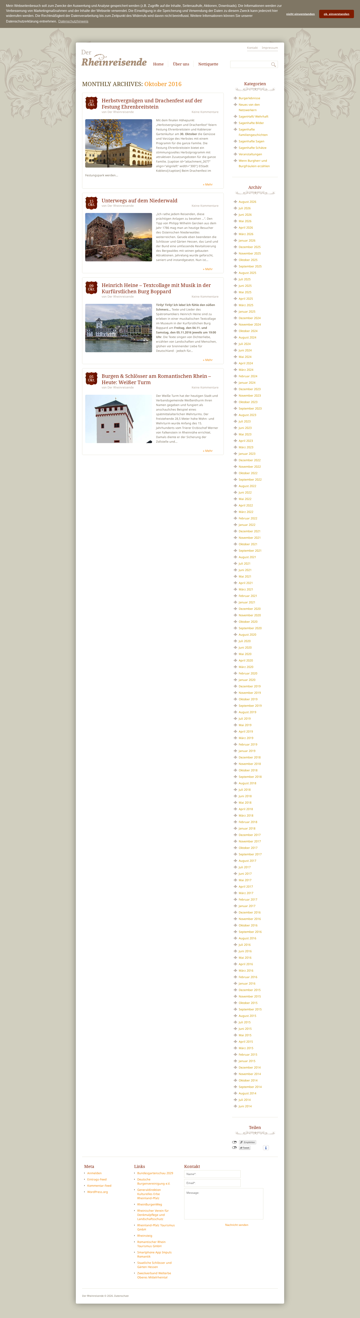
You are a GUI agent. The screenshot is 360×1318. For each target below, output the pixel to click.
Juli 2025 (245, 279)
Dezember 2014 (250, 1067)
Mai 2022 (245, 499)
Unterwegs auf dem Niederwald (140, 200)
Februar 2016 (248, 977)
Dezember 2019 (250, 686)
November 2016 (250, 919)
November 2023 (250, 395)
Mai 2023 (245, 434)
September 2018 (250, 777)
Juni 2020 (245, 647)
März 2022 (246, 512)
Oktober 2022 (248, 473)
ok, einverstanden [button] (336, 14)
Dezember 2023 (250, 389)
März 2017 (246, 893)
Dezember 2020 (250, 609)
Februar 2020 (248, 673)
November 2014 (250, 1074)
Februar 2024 (248, 376)
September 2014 (250, 1087)
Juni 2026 (245, 215)
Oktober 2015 (248, 1003)
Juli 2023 (245, 421)
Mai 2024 (245, 357)
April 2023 (246, 441)
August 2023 (247, 415)
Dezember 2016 (250, 912)
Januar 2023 (247, 454)
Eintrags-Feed (97, 1179)
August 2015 (247, 1016)
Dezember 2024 (250, 318)
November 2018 (250, 764)
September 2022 (250, 479)
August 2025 (247, 273)
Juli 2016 (245, 945)
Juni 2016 (245, 951)
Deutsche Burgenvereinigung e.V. (153, 1181)
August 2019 (247, 712)
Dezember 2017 (250, 835)
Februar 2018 (248, 822)
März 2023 (246, 447)
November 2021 (250, 538)
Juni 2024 (245, 350)
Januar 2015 (247, 1061)
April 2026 (246, 227)
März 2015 (246, 1048)
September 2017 (250, 854)
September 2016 (250, 932)
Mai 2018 (245, 802)
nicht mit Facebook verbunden (234, 1142)
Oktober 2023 (248, 402)
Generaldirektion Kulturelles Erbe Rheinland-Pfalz (149, 1194)
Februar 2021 (248, 596)
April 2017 (246, 886)
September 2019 (250, 706)
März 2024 (246, 370)
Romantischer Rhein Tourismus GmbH (151, 1244)
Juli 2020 (245, 641)
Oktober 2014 (248, 1080)
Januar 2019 (247, 751)
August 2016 (247, 938)
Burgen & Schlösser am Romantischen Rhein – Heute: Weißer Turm (156, 379)
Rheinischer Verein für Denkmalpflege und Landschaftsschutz (153, 1215)
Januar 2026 (247, 240)
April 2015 (246, 1042)
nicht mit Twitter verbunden (234, 1147)
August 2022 (247, 486)
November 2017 (250, 841)
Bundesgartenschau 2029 (155, 1173)
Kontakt (252, 48)
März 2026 (246, 234)
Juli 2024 (245, 344)
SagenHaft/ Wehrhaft (253, 116)
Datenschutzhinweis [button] (73, 21)
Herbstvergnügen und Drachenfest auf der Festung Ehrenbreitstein (152, 103)
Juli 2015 (245, 1022)
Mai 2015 (245, 1035)
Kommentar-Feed (99, 1186)
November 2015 (250, 996)
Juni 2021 (245, 570)
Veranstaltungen (250, 154)
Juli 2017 (245, 867)
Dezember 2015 (250, 990)
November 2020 (250, 615)
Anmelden (94, 1173)
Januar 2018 (247, 828)
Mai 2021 (245, 576)
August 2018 (247, 783)
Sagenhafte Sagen (251, 141)
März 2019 (246, 738)
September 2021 (250, 551)
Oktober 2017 (248, 848)
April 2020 (246, 660)
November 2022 (250, 467)
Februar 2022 (248, 518)
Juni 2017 (245, 874)
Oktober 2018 (248, 770)
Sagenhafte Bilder (251, 123)
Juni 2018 (245, 796)
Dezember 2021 (250, 531)
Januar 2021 (247, 602)
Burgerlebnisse (249, 98)
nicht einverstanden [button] (300, 14)
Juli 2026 (245, 208)
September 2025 (250, 266)
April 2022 (246, 505)
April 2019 (246, 731)
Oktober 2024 (248, 331)
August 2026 (247, 202)
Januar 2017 (247, 906)
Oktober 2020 (248, 622)
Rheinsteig (144, 1236)
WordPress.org (97, 1192)
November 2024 (250, 324)
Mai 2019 (245, 725)
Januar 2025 (247, 311)
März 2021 (246, 589)
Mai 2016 (245, 958)
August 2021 (247, 557)
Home (158, 63)
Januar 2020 (247, 680)
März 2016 (246, 970)
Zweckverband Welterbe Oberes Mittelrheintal (154, 1275)
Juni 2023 (245, 428)
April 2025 (246, 299)
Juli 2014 (245, 1100)
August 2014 (247, 1093)
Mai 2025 (245, 292)
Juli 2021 (245, 563)
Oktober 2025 (248, 260)
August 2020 (247, 634)
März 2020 (246, 667)
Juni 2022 (245, 492)
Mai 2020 (245, 654)
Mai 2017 (245, 880)
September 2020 (250, 628)
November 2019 (250, 693)
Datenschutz (121, 1296)
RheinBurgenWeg (149, 1204)
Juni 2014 (245, 1106)
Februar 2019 (248, 744)
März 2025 (246, 305)
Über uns (181, 63)
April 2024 (246, 363)
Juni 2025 (245, 286)
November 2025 (250, 253)
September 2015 (250, 1009)
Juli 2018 (245, 790)
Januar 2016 (247, 983)
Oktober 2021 (248, 544)
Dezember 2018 (250, 757)
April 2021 (246, 583)
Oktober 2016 (248, 925)
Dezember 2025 (250, 247)
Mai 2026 (245, 221)
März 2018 (246, 815)
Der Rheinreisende (121, 112)
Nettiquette (208, 63)
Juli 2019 (245, 718)
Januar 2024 (247, 383)
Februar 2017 (248, 899)
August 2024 (247, 337)
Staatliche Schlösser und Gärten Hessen (154, 1265)
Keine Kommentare (205, 112)
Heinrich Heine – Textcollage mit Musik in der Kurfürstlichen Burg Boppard (156, 288)
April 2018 (246, 809)
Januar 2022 (247, 525)
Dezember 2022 (250, 460)
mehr (209, 184)
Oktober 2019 (248, 699)
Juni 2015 (245, 1029)
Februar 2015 (248, 1054)
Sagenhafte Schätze (252, 148)
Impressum (270, 48)
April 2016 (246, 964)
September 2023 (250, 408)
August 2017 (247, 861)
